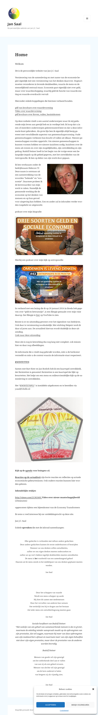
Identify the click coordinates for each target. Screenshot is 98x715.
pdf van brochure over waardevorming (34, 107)
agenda (28, 470)
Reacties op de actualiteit (28, 477)
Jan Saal (14, 24)
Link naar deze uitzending (27, 335)
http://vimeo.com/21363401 (28, 497)
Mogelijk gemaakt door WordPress (29, 710)
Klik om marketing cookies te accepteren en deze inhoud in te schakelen (49, 236)
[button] (93, 689)
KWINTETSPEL (27, 385)
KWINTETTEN (22, 362)
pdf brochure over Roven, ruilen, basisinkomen (37, 114)
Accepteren (50, 705)
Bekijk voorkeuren (80, 705)
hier (38, 315)
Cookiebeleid (64, 710)
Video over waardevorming (28, 111)
